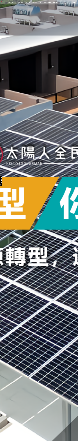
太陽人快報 (34, 2)
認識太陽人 (14, 2)
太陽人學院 (55, 2)
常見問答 (40, 2)
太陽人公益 (27, 2)
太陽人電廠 (20, 2)
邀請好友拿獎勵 (47, 2)
